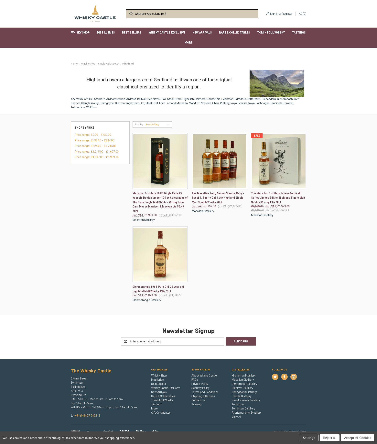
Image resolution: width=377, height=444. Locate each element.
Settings (309, 438)
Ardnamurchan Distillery (247, 412)
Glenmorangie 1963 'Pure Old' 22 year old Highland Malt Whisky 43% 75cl (158, 289)
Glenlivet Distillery (242, 387)
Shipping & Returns (203, 396)
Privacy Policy (199, 383)
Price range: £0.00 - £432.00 (93, 134)
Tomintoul (238, 404)
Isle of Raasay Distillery (246, 400)
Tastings (299, 32)
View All (237, 416)
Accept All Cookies (357, 438)
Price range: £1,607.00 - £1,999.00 (97, 157)
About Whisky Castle (204, 375)
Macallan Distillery (243, 379)
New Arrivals (202, 32)
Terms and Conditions (205, 392)
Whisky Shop (80, 32)
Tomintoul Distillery (243, 408)
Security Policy (200, 387)
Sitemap (196, 404)
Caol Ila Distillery (242, 396)
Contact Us (198, 400)
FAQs (194, 379)
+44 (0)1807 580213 (87, 415)
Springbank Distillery (244, 392)
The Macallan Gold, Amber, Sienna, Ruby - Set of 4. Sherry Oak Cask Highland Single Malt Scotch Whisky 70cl (218, 198)
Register (287, 13)
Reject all (329, 438)
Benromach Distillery (244, 383)
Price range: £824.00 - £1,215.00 (95, 146)
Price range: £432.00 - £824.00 (94, 140)
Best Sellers (131, 32)
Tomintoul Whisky (271, 32)
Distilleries (106, 32)
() (304, 13)
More (188, 42)
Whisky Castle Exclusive (167, 32)
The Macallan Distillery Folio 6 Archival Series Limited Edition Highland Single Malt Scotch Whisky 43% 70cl (278, 198)
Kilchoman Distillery (244, 375)
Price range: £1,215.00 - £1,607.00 (97, 151)
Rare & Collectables (234, 32)
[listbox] (158, 124)
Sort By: (139, 124)
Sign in (274, 13)
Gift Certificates (161, 412)
